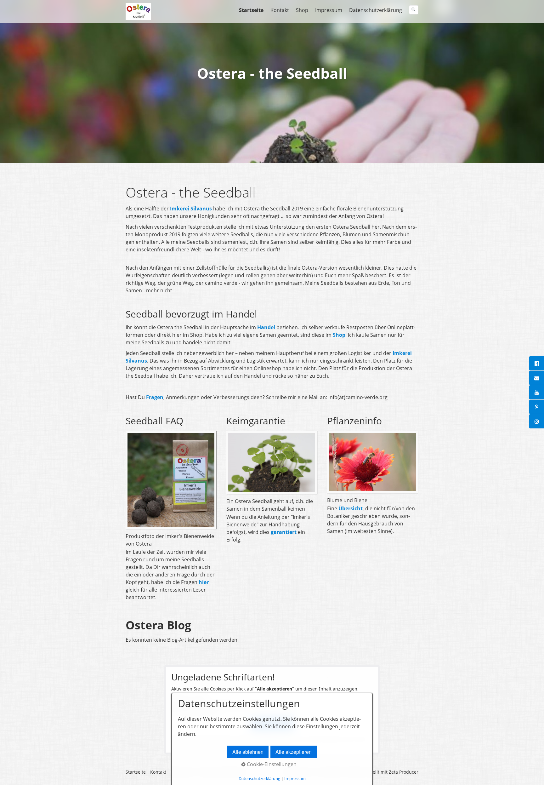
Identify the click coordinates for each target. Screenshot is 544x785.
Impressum (328, 10)
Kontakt (279, 10)
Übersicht (350, 508)
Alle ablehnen (248, 751)
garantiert (284, 532)
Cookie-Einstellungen (271, 764)
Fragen (154, 397)
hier (204, 582)
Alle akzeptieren (293, 751)
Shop (302, 10)
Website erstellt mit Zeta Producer (382, 772)
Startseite (251, 10)
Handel (266, 327)
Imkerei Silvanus (191, 208)
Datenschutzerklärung (375, 10)
